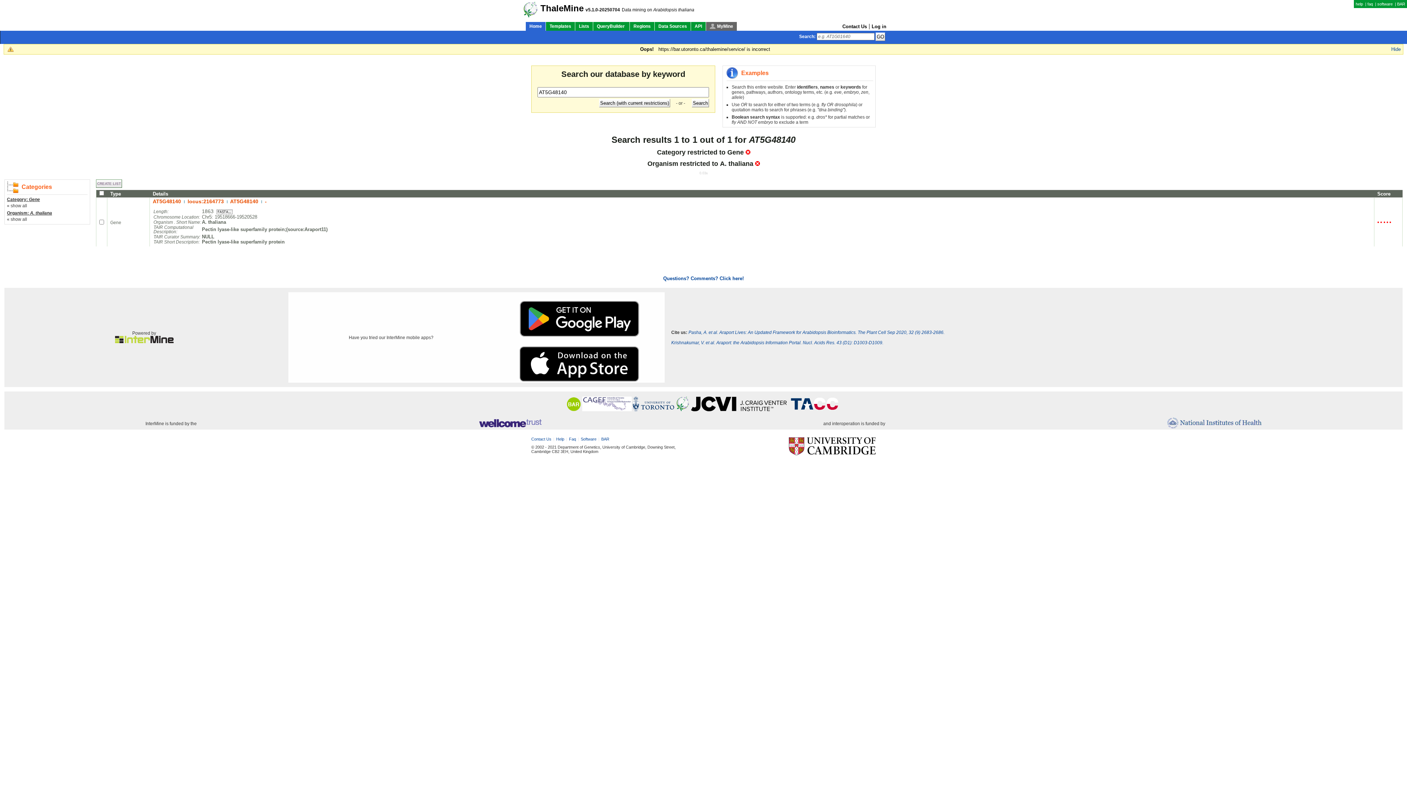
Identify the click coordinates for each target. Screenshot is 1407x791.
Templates (560, 26)
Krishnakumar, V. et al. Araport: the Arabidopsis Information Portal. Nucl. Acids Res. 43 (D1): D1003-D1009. (777, 342)
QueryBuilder (611, 26)
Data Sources (672, 26)
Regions (642, 26)
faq (1370, 4)
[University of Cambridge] (832, 446)
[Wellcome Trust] (510, 423)
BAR (1401, 4)
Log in (879, 26)
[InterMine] (144, 341)
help (1359, 4)
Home (535, 26)
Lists (584, 26)
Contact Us (854, 26)
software (1385, 4)
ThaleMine (562, 8)
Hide (1396, 49)
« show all (17, 205)
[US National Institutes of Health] (1214, 423)
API (698, 26)
